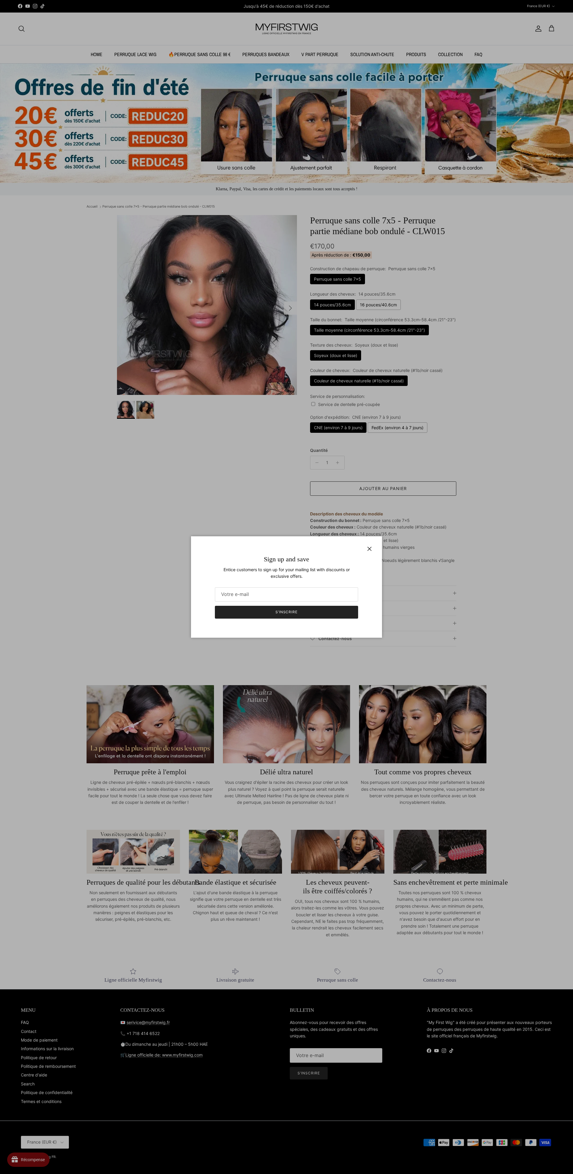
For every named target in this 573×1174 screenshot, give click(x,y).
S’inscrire (286, 612)
